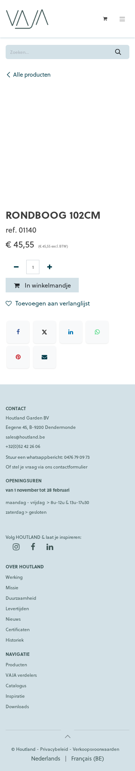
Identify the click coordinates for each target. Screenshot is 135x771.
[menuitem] (45, 758)
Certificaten (18, 629)
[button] (67, 736)
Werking (14, 577)
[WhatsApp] (97, 332)
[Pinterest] (18, 357)
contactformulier (70, 466)
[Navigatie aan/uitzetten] (122, 18)
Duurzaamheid (21, 598)
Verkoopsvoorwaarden (96, 749)
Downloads (17, 706)
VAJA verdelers (21, 675)
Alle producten (32, 74)
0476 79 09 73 (77, 457)
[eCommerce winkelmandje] (105, 18)
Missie (12, 587)
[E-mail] (44, 357)
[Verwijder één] (16, 267)
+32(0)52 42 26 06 (23, 446)
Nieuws (13, 618)
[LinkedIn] (71, 332)
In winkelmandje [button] (47, 285)
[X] (44, 332)
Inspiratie (15, 695)
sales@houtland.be (25, 436)
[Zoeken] (118, 52)
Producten (16, 664)
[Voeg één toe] (49, 267)
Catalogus (16, 685)
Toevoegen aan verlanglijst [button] (52, 303)
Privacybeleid (54, 749)
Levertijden (17, 608)
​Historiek (15, 639)
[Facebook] (18, 332)
